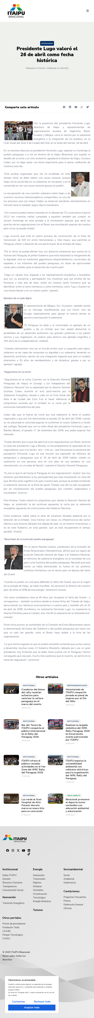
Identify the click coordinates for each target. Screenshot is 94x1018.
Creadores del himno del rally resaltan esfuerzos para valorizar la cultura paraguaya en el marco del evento (33, 697)
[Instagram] (13, 850)
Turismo (38, 910)
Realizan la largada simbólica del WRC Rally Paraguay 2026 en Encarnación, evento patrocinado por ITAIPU (78, 732)
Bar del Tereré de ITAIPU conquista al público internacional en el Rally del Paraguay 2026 (33, 731)
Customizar (18, 1001)
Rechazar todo (42, 1001)
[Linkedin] (29, 850)
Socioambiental (73, 869)
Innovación (9, 897)
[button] (88, 10)
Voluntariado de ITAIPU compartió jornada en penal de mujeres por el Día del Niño (77, 695)
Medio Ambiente (73, 796)
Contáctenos (72, 891)
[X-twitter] (18, 850)
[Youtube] (23, 850)
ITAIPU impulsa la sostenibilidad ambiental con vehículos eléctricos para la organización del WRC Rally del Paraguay (77, 769)
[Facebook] (7, 850)
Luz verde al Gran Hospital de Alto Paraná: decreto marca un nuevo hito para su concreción (32, 805)
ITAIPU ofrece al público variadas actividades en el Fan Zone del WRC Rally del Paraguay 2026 (33, 766)
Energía (37, 869)
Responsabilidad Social (77, 685)
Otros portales (11, 918)
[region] (32, 994)
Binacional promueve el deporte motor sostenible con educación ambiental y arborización (77, 805)
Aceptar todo (32, 1007)
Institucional (47, 43)
